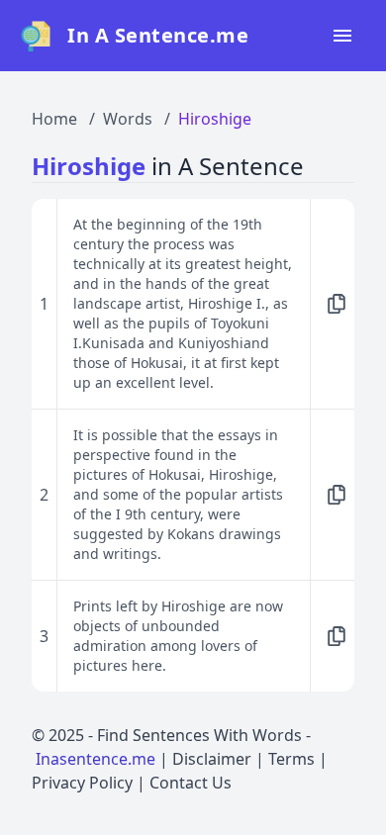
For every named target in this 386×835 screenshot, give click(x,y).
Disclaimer (211, 759)
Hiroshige (214, 119)
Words (127, 119)
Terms (291, 759)
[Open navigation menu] (342, 35)
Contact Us (190, 782)
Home (54, 119)
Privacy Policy (82, 782)
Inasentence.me (95, 759)
